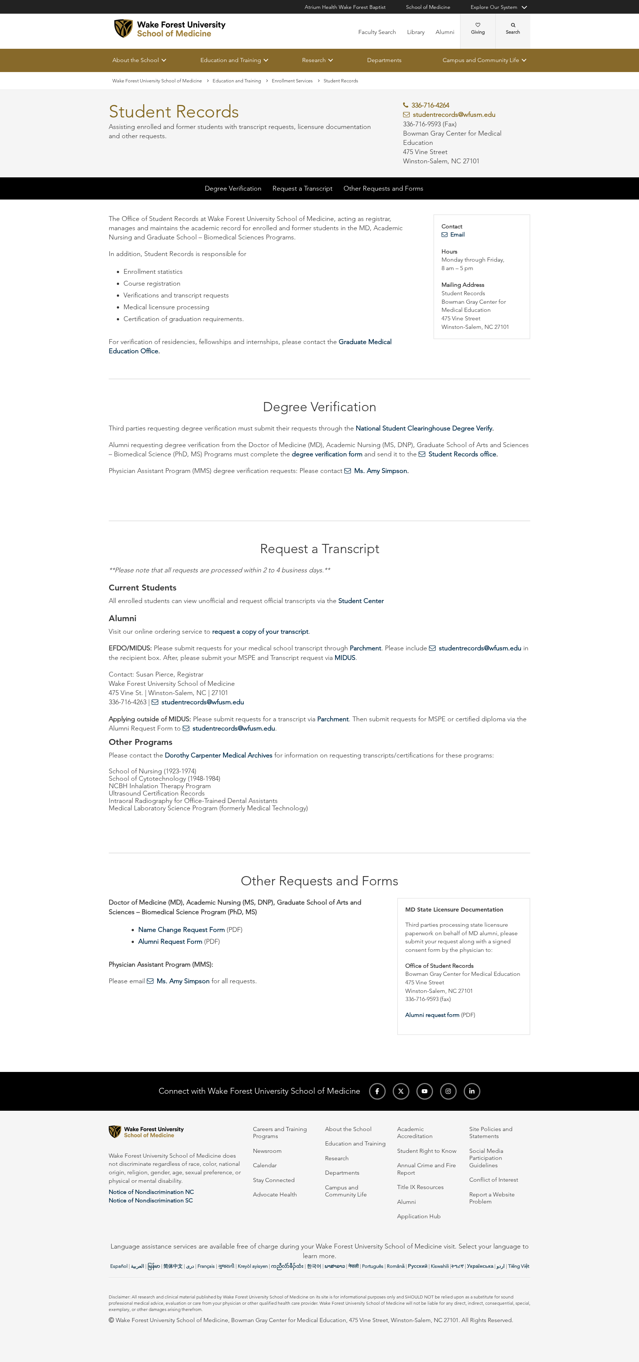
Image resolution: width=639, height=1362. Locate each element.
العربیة (137, 1266)
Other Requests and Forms (383, 188)
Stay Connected (274, 1180)
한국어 (314, 1266)
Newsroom (267, 1150)
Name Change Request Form (181, 930)
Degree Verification (233, 188)
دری (190, 1266)
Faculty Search (377, 31)
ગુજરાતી (226, 1266)
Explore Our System (494, 7)
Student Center (361, 601)
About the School (135, 60)
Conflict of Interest (493, 1179)
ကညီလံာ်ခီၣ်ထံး (287, 1266)
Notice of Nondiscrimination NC (151, 1191)
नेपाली (353, 1266)
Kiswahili (440, 1266)
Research (314, 60)
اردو (501, 1266)
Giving (478, 32)
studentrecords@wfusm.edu (454, 115)
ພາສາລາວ (335, 1266)
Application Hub (419, 1216)
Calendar (265, 1165)
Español (119, 1266)
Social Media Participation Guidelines (486, 1158)
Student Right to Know (426, 1150)
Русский (417, 1266)
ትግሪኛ (457, 1266)
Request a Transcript (302, 188)
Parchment (365, 648)
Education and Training (230, 60)
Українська (480, 1266)
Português (372, 1266)
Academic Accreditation (415, 1133)
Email (457, 234)
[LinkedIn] (472, 1091)
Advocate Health (275, 1194)
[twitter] (401, 1091)
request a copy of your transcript (260, 632)
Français (206, 1266)
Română (396, 1266)
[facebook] (377, 1091)
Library (416, 31)
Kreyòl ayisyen (253, 1266)
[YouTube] (424, 1091)
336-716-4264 (430, 106)
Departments (384, 60)
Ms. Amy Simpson (380, 471)
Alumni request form (432, 1014)
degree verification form (327, 454)
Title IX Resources (420, 1187)
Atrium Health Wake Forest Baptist (345, 7)
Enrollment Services (292, 81)
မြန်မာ (154, 1266)
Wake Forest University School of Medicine (157, 81)
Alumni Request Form (170, 941)
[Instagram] (448, 1091)
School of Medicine (428, 7)
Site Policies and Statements (491, 1133)
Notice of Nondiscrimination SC (151, 1200)
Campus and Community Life (481, 60)
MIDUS (345, 658)
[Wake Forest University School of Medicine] (170, 28)
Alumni (445, 31)
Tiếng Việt (518, 1266)
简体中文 (173, 1266)
